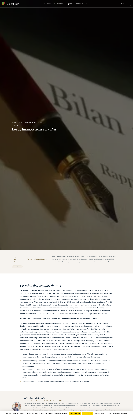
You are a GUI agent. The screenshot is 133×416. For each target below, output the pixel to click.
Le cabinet (47, 4)
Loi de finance (17, 267)
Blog (87, 4)
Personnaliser (100, 413)
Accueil (14, 122)
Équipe (69, 4)
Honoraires (79, 4)
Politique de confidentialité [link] (117, 413)
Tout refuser (87, 413)
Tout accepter (75, 413)
